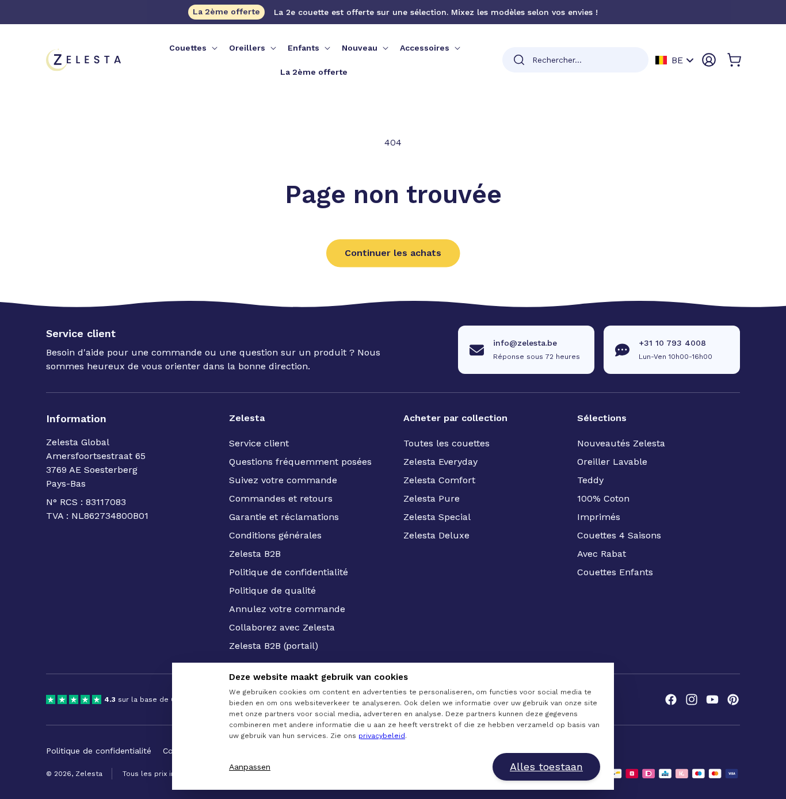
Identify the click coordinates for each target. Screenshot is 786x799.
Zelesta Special (437, 516)
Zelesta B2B (255, 553)
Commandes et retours (281, 498)
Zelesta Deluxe (436, 535)
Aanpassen (249, 766)
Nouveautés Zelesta (621, 443)
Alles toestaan (546, 766)
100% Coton (603, 498)
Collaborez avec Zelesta (282, 627)
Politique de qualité (272, 590)
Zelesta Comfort (439, 480)
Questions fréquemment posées (300, 461)
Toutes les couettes (446, 443)
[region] (150, 699)
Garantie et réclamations (284, 516)
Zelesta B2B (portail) (273, 645)
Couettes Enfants (615, 572)
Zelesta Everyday (440, 461)
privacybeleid (381, 736)
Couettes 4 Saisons (619, 535)
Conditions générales (275, 535)
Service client (259, 443)
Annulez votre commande (287, 608)
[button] (192, 48)
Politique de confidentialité (288, 572)
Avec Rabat (601, 553)
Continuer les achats (393, 252)
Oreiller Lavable (612, 461)
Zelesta (88, 774)
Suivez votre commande (283, 480)
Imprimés (598, 516)
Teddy (590, 480)
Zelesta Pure (431, 498)
